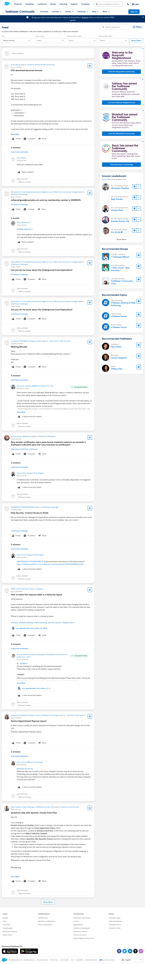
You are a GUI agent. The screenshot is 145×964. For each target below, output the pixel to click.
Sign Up (134, 11)
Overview (44, 11)
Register (85, 17)
